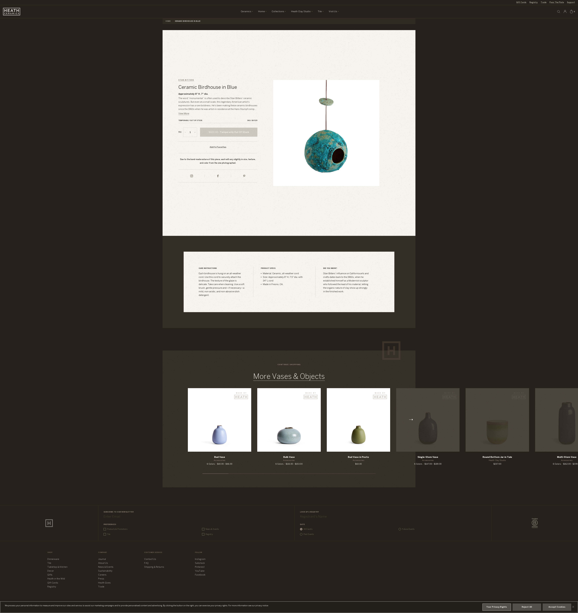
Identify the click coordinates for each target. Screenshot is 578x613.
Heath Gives (104, 583)
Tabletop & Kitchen (57, 567)
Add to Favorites (218, 147)
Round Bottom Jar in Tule (497, 457)
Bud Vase (219, 457)
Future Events (408, 529)
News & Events (212, 529)
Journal (102, 559)
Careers (102, 575)
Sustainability (105, 571)
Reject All (527, 607)
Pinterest (200, 567)
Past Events (309, 534)
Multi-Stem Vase (566, 457)
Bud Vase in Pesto (358, 457)
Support (571, 2)
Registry (534, 2)
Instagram (200, 559)
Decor (50, 571)
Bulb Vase (289, 457)
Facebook (200, 575)
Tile (108, 534)
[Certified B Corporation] (535, 523)
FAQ (146, 563)
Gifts (50, 575)
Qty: (180, 132)
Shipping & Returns (154, 567)
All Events (308, 529)
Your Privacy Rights (496, 607)
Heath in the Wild (56, 579)
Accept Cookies (557, 607)
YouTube (200, 571)
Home (168, 21)
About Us (103, 563)
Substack (200, 563)
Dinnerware (53, 559)
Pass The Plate (557, 2)
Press (101, 579)
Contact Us (150, 559)
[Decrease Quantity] (185, 132)
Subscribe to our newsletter (119, 512)
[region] (289, 607)
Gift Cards (521, 2)
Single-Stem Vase (428, 457)
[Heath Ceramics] (49, 523)
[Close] (573, 607)
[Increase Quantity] (195, 132)
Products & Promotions (117, 529)
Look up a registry (309, 512)
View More (183, 114)
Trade (543, 2)
